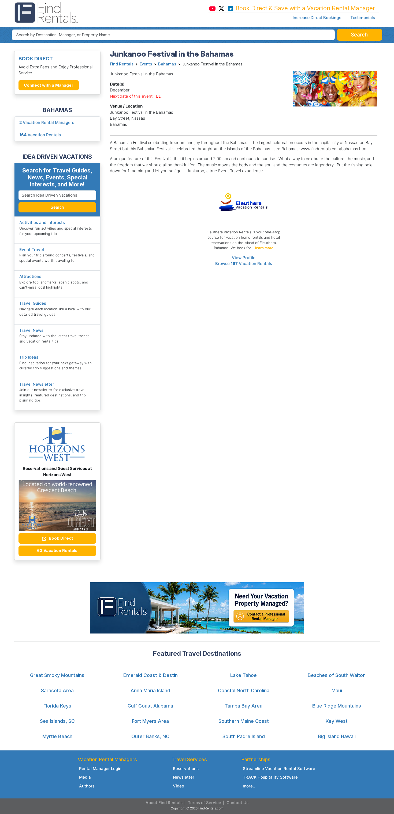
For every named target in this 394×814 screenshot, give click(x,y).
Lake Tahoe (243, 675)
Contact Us (237, 802)
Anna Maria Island (150, 690)
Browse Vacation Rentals (243, 263)
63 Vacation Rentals (57, 550)
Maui (337, 690)
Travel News (31, 330)
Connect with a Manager (48, 85)
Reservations (186, 768)
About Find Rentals (164, 802)
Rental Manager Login (100, 768)
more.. (249, 786)
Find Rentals (121, 64)
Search (57, 207)
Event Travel (31, 249)
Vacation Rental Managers (46, 122)
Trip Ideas (28, 357)
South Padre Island (243, 736)
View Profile (243, 257)
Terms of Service (204, 802)
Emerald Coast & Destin (150, 675)
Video (178, 786)
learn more (264, 248)
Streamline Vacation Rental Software (279, 768)
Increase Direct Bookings (317, 17)
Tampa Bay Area (243, 706)
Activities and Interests (42, 222)
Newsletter (183, 777)
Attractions (30, 276)
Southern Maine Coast (243, 721)
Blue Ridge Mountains (336, 706)
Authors (87, 786)
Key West (337, 721)
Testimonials (362, 17)
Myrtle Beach (57, 736)
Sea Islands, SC (57, 721)
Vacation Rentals (40, 134)
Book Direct (60, 538)
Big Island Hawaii (337, 736)
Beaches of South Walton (337, 675)
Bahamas (167, 64)
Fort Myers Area (150, 721)
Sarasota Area (57, 690)
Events (146, 64)
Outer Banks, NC (150, 736)
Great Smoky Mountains (57, 675)
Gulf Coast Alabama (150, 706)
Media (85, 777)
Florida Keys (57, 706)
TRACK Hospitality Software (270, 777)
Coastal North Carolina (243, 690)
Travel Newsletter (36, 384)
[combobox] (173, 35)
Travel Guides (32, 303)
